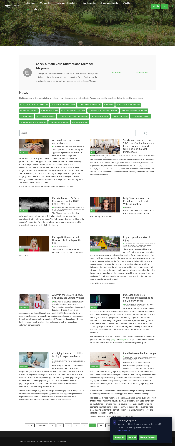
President (128, 208)
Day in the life (24, 307)
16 (109, 425)
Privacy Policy (124, 431)
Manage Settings (148, 437)
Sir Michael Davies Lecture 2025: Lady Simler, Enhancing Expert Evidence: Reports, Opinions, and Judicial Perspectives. (138, 146)
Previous (42, 425)
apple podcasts (124, 340)
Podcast (93, 307)
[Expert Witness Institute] (12, 6)
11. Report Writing (78, 147)
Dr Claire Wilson (144, 306)
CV (144, 244)
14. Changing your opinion (136, 359)
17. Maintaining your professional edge (104, 155)
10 (60, 425)
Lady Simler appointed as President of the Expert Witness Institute (136, 201)
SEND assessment (69, 303)
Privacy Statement (46, 441)
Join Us (155, 6)
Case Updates (23, 153)
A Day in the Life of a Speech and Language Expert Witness (68, 296)
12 (76, 425)
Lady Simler (101, 157)
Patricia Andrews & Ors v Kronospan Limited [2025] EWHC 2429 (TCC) (66, 201)
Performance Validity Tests (65, 361)
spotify (113, 340)
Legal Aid (60, 303)
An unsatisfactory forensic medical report (66, 142)
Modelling (76, 209)
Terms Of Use (61, 441)
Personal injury (59, 301)
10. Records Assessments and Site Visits (66, 360)
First (30, 425)
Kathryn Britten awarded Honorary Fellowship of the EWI (67, 240)
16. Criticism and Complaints (63, 147)
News (92, 153)
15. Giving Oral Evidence (136, 155)
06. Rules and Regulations (140, 358)
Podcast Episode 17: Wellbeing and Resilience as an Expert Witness (138, 298)
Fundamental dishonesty (132, 357)
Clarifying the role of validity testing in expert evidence (67, 355)
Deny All (132, 437)
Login (164, 6)
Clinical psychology (131, 304)
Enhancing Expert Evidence (114, 157)
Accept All (119, 437)
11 (68, 425)
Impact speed (149, 244)
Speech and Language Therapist (69, 304)
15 (101, 425)
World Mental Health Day (145, 304)
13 (84, 425)
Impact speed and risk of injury (136, 239)
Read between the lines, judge (139, 353)
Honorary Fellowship (61, 247)
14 (92, 425)
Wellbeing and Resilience (130, 306)
